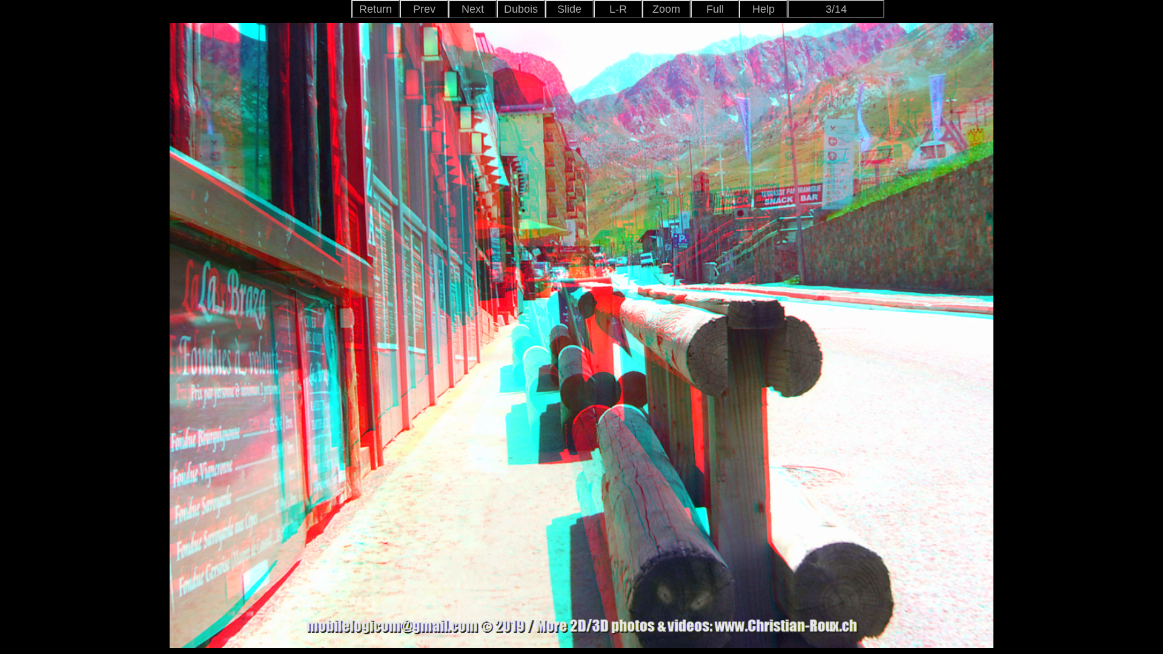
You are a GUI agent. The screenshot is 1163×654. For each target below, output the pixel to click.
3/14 (836, 9)
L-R (618, 9)
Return (375, 9)
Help (763, 9)
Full (715, 9)
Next (473, 9)
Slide (569, 9)
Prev (424, 9)
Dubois (521, 9)
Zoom (666, 9)
